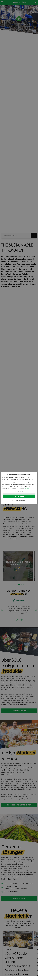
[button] (19, 500)
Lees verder (27, 488)
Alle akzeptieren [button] (19, 496)
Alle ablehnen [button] (19, 492)
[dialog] (19, 488)
